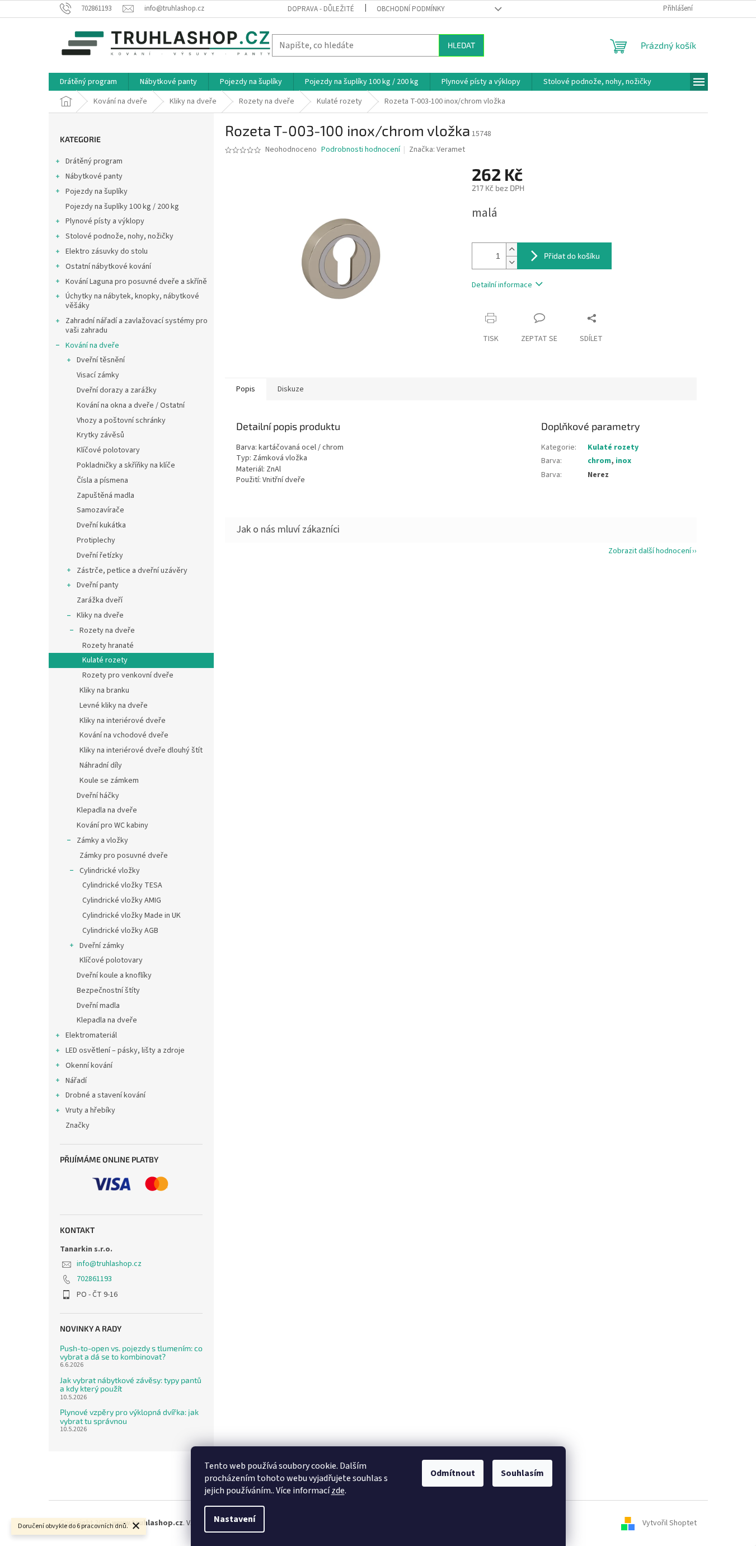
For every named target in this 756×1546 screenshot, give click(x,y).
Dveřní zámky (101, 945)
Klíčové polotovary (108, 450)
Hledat (461, 45)
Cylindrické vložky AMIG (121, 900)
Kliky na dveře (100, 615)
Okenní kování (88, 1065)
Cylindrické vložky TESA (122, 885)
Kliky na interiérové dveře (122, 720)
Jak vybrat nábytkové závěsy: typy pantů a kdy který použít (130, 1384)
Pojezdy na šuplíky (96, 191)
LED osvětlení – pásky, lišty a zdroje (125, 1050)
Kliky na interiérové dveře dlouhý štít (141, 750)
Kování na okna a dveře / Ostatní (131, 405)
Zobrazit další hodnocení (649, 551)
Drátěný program (94, 161)
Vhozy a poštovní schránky (121, 420)
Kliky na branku (104, 690)
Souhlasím (522, 1473)
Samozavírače (100, 510)
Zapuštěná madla (105, 495)
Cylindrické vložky (109, 870)
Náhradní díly (100, 765)
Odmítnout (452, 1473)
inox (623, 460)
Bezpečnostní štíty (108, 990)
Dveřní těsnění (101, 360)
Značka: (437, 149)
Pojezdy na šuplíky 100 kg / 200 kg (122, 206)
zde (338, 1490)
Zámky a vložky (102, 840)
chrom (599, 460)
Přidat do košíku (572, 255)
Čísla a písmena (102, 480)
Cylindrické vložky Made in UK (131, 915)
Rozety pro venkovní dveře (127, 675)
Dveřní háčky (98, 795)
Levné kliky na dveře (113, 705)
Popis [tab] (245, 389)
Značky (77, 1125)
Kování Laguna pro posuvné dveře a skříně (136, 281)
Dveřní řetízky (100, 555)
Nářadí (76, 1080)
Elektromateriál (91, 1035)
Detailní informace (502, 285)
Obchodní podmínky (411, 9)
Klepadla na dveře (107, 810)
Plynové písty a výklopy (104, 221)
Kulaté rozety (105, 660)
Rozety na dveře (107, 630)
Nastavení (234, 1519)
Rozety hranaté (108, 645)
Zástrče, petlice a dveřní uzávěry (132, 570)
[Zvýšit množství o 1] (511, 249)
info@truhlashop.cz (109, 1263)
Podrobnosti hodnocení (360, 149)
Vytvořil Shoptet (669, 1523)
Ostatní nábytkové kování (108, 266)
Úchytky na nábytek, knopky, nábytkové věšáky (132, 301)
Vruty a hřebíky (90, 1110)
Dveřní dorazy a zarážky (117, 390)
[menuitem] (88, 82)
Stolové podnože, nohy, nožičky (119, 236)
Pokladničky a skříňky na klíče (126, 465)
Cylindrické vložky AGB (120, 930)
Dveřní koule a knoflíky (114, 975)
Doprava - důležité (321, 9)
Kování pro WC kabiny (112, 825)
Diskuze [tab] (291, 389)
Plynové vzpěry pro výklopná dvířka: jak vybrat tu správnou (129, 1416)
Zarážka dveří (100, 600)
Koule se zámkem (109, 780)
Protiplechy (96, 540)
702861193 (94, 1279)
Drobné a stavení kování (105, 1095)
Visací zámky (98, 375)
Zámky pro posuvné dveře (123, 855)
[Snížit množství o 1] (511, 262)
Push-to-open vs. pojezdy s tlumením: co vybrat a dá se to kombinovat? (131, 1352)
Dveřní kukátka (101, 525)
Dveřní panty (98, 585)
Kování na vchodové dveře (123, 735)
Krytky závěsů (100, 435)
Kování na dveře (92, 345)
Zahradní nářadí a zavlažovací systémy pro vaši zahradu (136, 325)
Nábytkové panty (94, 176)
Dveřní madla (98, 1005)
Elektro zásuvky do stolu (106, 251)
